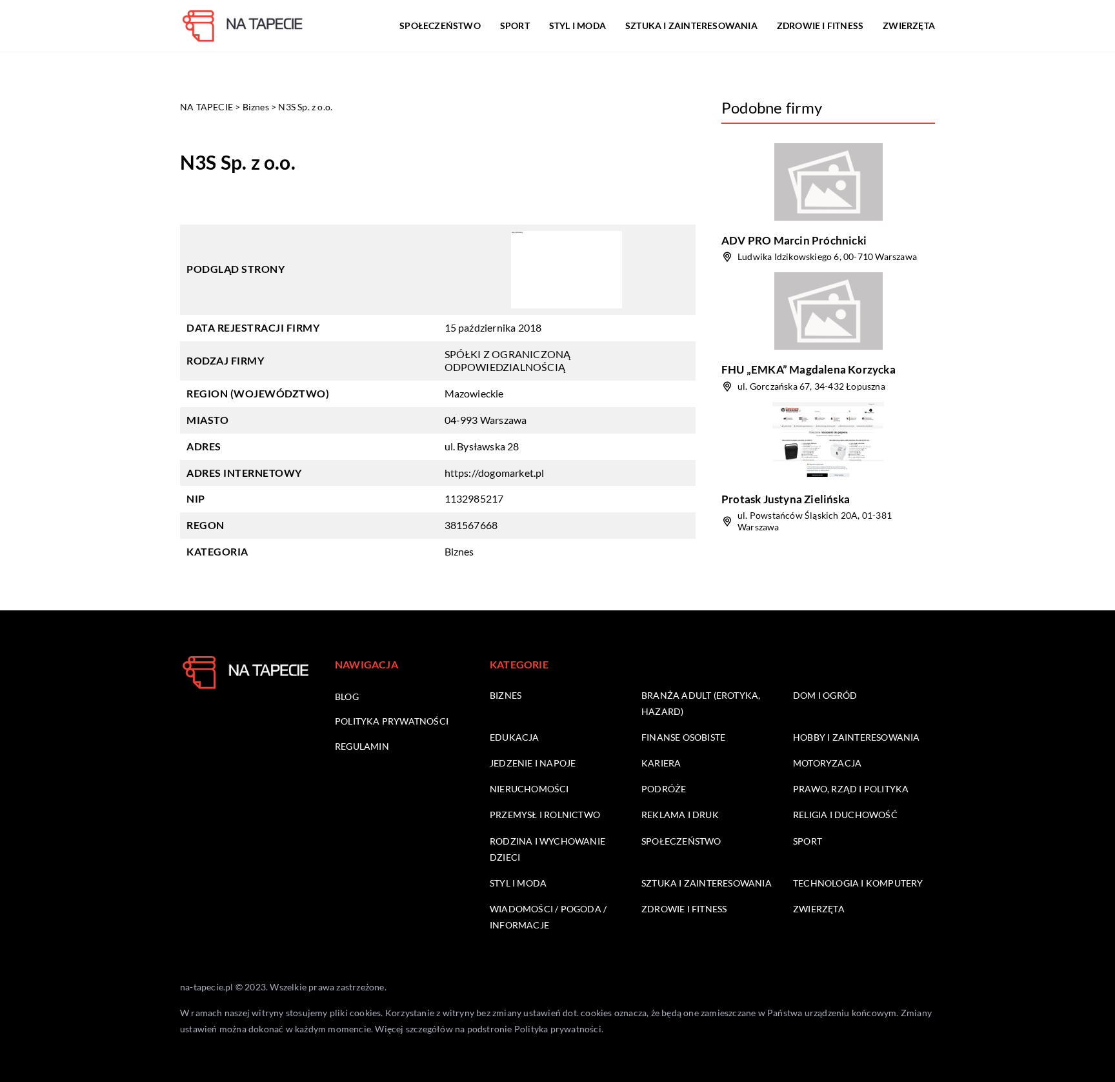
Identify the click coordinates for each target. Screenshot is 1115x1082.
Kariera (661, 762)
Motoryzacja (827, 762)
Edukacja (514, 737)
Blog (347, 696)
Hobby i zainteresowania (856, 737)
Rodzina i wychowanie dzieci (547, 849)
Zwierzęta (909, 25)
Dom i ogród (825, 695)
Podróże (663, 788)
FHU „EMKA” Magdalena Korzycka (808, 369)
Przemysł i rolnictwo (545, 814)
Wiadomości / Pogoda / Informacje (548, 916)
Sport (515, 25)
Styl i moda (577, 25)
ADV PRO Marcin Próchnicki (794, 240)
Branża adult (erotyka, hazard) (700, 703)
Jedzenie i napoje (533, 762)
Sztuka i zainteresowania (691, 25)
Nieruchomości (529, 788)
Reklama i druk (680, 814)
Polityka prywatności (391, 721)
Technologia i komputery (858, 882)
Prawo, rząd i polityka (851, 788)
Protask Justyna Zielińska (785, 499)
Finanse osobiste (683, 737)
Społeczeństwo (440, 25)
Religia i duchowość (845, 814)
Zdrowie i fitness (820, 25)
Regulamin (362, 746)
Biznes (459, 551)
